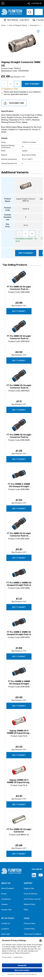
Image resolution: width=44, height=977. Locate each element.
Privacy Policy (29, 923)
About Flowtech (7, 888)
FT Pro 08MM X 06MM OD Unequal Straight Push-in (19, 485)
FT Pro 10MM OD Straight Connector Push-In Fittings (19, 386)
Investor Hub (6, 910)
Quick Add (5, 934)
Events (4, 894)
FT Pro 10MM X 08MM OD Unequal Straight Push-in (18, 583)
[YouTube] (40, 875)
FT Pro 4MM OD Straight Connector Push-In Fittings (19, 534)
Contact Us (5, 923)
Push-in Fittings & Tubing (18, 25)
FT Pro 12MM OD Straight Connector (19, 830)
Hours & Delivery (30, 894)
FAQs (26, 910)
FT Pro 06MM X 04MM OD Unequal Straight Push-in (19, 682)
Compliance (6, 899)
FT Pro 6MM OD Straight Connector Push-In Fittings (19, 287)
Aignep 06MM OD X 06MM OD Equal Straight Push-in (19, 731)
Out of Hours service (32, 899)
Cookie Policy (29, 929)
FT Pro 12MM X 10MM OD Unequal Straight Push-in (19, 633)
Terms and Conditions (32, 934)
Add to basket (19, 311)
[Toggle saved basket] (38, 31)
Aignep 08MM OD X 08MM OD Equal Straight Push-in (19, 781)
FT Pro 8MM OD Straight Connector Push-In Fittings (19, 337)
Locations (5, 929)
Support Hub (29, 888)
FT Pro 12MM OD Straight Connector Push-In (19, 435)
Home (3, 25)
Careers (4, 904)
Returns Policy (29, 904)
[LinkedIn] (34, 875)
